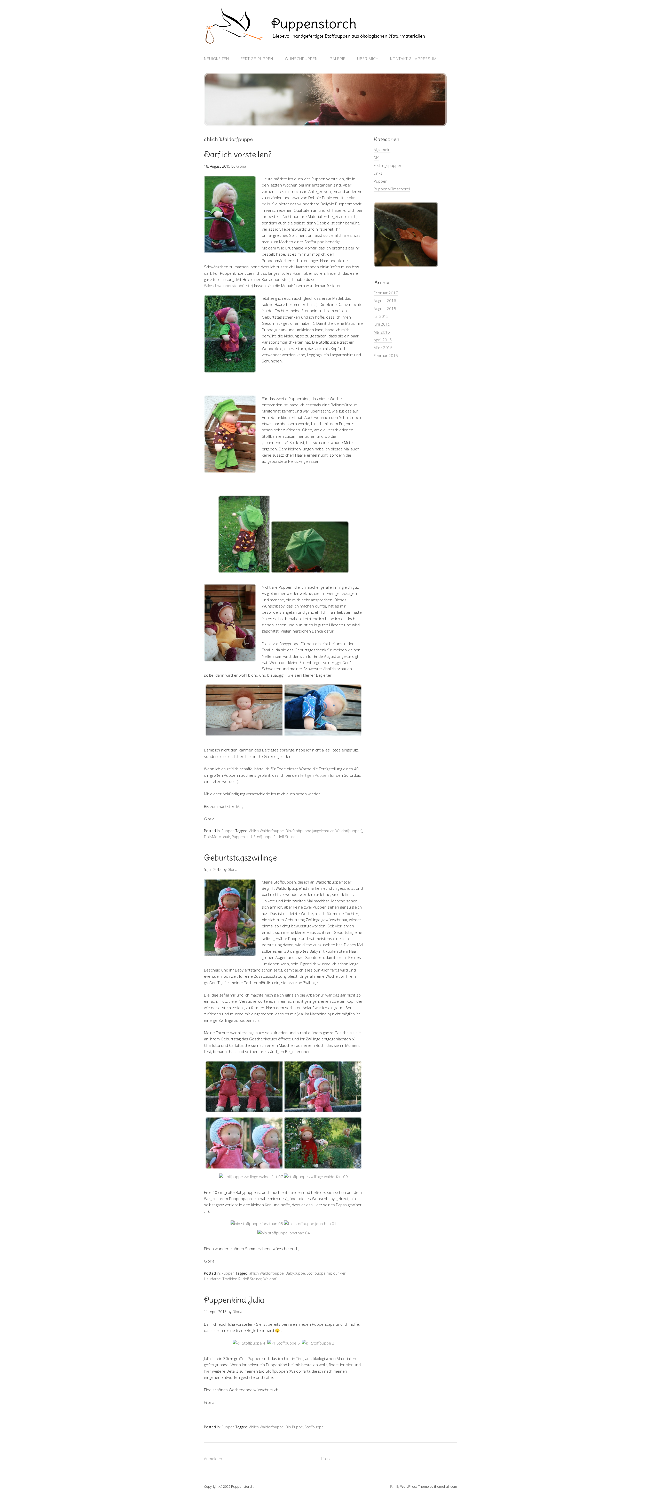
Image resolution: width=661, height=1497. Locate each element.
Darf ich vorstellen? (238, 154)
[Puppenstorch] (315, 40)
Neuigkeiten (216, 58)
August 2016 (385, 300)
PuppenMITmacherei (392, 188)
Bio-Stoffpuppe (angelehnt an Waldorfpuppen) (324, 830)
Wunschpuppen (301, 58)
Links (378, 173)
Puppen (228, 830)
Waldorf (269, 1278)
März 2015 (383, 347)
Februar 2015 (386, 355)
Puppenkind (242, 836)
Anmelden (213, 1458)
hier (248, 756)
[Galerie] (406, 265)
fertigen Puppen (314, 775)
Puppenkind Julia (234, 1300)
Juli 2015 (381, 316)
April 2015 (383, 339)
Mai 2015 (382, 332)
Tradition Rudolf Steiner (242, 1278)
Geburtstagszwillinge (240, 858)
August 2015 (385, 308)
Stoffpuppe (314, 1427)
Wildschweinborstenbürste (228, 285)
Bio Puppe (294, 1427)
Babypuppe (295, 1273)
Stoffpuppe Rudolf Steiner (275, 836)
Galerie (337, 58)
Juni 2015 (382, 324)
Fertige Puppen (257, 58)
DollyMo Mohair (217, 836)
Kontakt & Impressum (413, 58)
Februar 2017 (386, 292)
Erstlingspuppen (388, 165)
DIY (376, 157)
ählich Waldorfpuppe (266, 830)
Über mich (368, 58)
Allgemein (382, 149)
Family (394, 1486)
